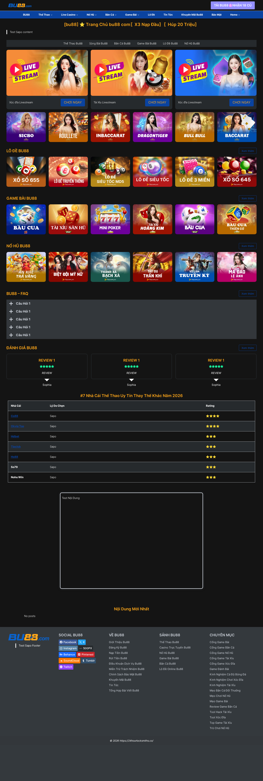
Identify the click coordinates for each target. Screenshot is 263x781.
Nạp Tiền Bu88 (118, 653)
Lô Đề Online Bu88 (171, 669)
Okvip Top (17, 426)
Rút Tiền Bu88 (118, 658)
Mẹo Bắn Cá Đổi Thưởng (225, 690)
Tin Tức (168, 14)
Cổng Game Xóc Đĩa (222, 663)
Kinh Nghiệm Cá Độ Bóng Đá (228, 674)
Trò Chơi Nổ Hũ (219, 728)
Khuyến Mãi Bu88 (192, 14)
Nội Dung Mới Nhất (131, 609)
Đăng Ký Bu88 (118, 647)
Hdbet (15, 436)
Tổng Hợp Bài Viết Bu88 (124, 690)
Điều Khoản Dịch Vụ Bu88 (125, 663)
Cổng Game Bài (219, 642)
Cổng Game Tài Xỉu (222, 658)
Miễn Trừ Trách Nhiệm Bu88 (126, 669)
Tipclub (16, 446)
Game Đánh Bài (219, 669)
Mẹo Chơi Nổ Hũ (220, 696)
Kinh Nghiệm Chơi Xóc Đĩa (226, 679)
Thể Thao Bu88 (169, 642)
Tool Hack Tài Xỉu (221, 712)
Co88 (14, 416)
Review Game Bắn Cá (223, 706)
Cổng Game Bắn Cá (222, 647)
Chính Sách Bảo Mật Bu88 (125, 674)
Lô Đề (151, 14)
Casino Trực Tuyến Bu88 (175, 647)
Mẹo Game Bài (219, 701)
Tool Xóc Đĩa (218, 717)
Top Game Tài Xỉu (221, 722)
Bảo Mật (216, 14)
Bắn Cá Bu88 (167, 663)
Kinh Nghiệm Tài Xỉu (222, 685)
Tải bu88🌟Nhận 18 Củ (233, 5)
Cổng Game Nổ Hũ (221, 653)
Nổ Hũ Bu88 (167, 653)
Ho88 (14, 456)
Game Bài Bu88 (169, 658)
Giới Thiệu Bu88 (119, 642)
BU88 (26, 14)
